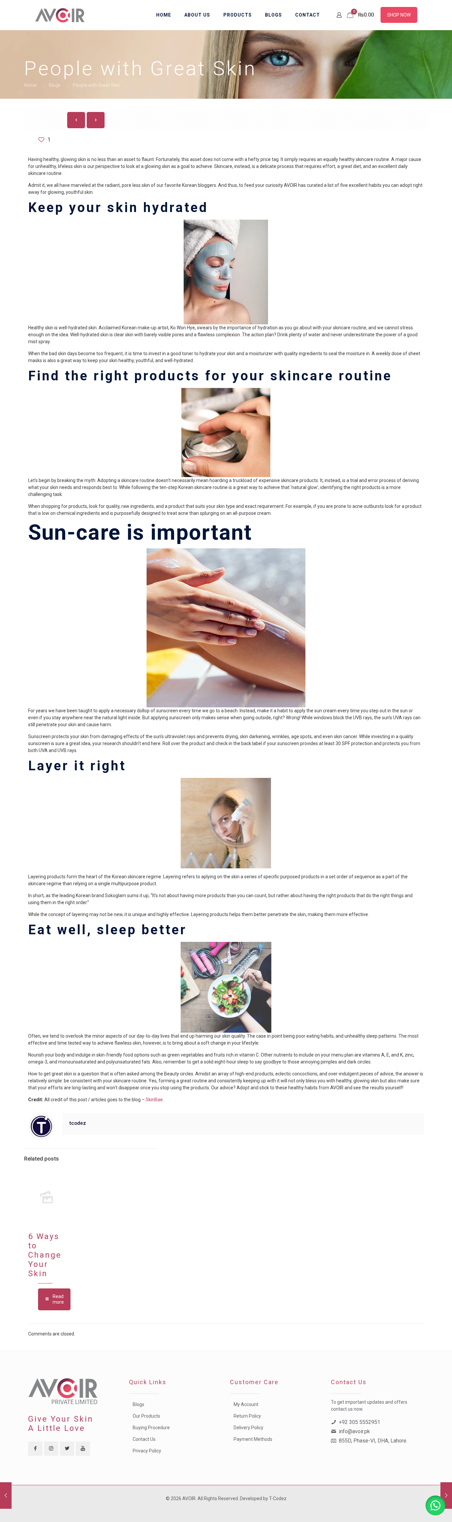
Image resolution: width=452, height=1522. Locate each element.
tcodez (77, 1123)
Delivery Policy (248, 1427)
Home (30, 85)
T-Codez (278, 1498)
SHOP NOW (399, 15)
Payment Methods (253, 1439)
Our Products (146, 1416)
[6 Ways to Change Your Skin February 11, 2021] (446, 1495)
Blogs (55, 85)
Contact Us (144, 1439)
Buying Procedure (151, 1427)
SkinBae (154, 1099)
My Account (246, 1404)
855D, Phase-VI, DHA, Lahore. (373, 1441)
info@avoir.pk (354, 1431)
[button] (435, 1505)
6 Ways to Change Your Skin (45, 1255)
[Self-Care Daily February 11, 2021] (6, 1495)
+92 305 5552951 (359, 1422)
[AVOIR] (60, 15)
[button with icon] (35, 1448)
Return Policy (247, 1416)
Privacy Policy (147, 1450)
